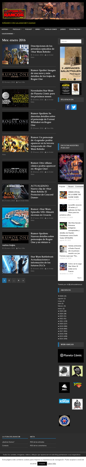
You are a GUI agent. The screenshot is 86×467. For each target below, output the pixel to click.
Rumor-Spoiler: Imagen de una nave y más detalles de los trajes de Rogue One (43, 75)
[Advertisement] (72, 126)
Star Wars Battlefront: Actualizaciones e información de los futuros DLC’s (42, 261)
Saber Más (51, 463)
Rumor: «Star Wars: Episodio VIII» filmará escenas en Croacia (42, 212)
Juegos (63, 29)
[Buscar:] (70, 41)
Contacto (5, 445)
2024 (62, 314)
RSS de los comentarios (38, 445)
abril (60, 304)
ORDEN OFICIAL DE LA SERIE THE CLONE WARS (74, 194)
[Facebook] (68, 107)
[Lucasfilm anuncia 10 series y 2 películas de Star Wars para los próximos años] (63, 210)
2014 (63, 339)
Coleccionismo (7, 33)
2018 (63, 329)
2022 (62, 319)
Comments (79, 186)
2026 (62, 296)
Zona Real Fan (74, 29)
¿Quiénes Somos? (8, 442)
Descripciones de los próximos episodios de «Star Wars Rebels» (42, 48)
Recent (70, 186)
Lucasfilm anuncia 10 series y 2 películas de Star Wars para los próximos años (71, 210)
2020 (63, 324)
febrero (62, 306)
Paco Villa (21, 82)
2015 (63, 336)
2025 (62, 311)
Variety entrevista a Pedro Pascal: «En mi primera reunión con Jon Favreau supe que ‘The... (70, 251)
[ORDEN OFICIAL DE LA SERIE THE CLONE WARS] (63, 197)
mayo (61, 301)
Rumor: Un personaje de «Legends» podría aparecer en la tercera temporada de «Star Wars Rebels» (42, 143)
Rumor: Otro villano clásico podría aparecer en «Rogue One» (43, 165)
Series (37, 29)
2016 (63, 334)
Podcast (28, 29)
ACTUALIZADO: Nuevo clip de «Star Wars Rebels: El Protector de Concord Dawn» (42, 191)
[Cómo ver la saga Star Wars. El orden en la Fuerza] (63, 269)
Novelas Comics (51, 29)
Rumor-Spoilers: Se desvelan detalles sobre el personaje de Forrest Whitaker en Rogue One (43, 119)
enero (61, 309)
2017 (63, 331)
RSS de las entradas (37, 442)
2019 (63, 326)
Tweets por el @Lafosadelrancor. (70, 284)
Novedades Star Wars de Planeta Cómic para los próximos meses (43, 93)
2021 (63, 321)
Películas (16, 29)
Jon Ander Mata (23, 201)
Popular (62, 186)
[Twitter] (73, 107)
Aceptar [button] (42, 464)
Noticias (5, 29)
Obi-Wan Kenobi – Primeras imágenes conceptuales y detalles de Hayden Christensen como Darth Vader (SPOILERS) (71, 230)
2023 (62, 316)
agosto (62, 298)
